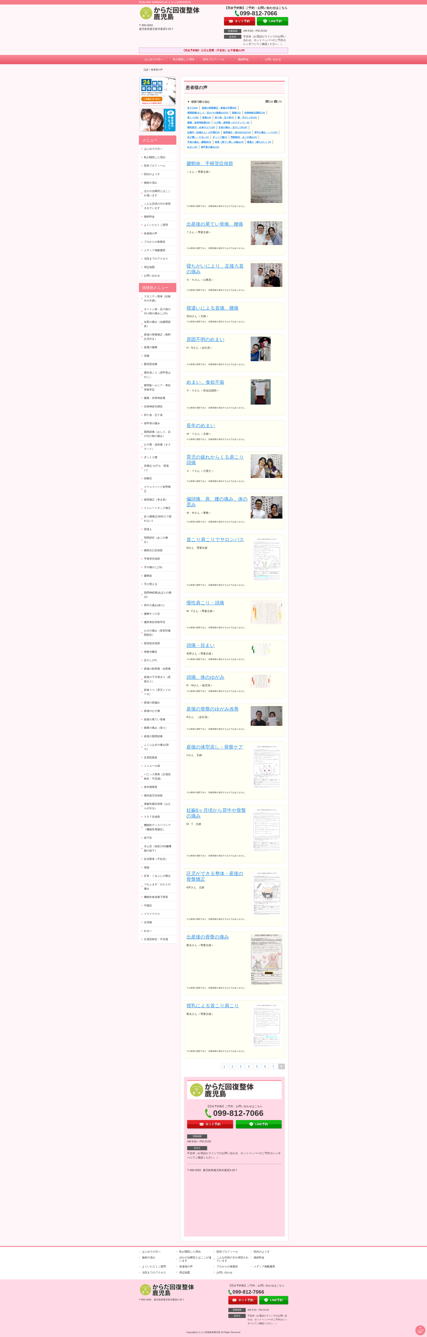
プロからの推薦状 (154, 241)
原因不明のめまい (205, 339)
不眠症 (148, 905)
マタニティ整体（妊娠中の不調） (157, 298)
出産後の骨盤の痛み (207, 936)
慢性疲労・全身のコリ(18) (201, 127)
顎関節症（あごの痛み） (156, 539)
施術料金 (243, 59)
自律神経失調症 (153, 406)
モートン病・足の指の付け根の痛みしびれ (157, 311)
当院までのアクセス (156, 258)
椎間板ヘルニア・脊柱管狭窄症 (157, 387)
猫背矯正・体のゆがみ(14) (237, 132)
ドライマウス (152, 913)
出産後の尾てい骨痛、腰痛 (214, 224)
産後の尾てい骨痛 (154, 719)
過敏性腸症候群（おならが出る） (157, 806)
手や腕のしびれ (153, 567)
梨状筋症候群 (152, 643)
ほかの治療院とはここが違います (157, 193)
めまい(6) (192, 147)
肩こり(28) (193, 117)
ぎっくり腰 (150, 457)
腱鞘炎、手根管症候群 (209, 163)
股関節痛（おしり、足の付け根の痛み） (157, 434)
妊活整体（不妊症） (156, 859)
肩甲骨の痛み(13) (210, 147)
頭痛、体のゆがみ (205, 677)
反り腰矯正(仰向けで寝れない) (157, 518)
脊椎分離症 (150, 651)
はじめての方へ (153, 59)
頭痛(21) (236, 112)
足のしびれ (150, 660)
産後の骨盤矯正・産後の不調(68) (219, 107)
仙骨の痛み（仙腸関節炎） (157, 324)
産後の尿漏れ (152, 702)
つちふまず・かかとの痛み (157, 886)
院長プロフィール (213, 59)
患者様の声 (150, 233)
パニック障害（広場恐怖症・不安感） (157, 776)
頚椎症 (148, 478)
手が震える (150, 584)
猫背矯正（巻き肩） (156, 499)
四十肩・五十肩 (153, 415)
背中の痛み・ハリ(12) (265, 132)
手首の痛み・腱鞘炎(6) (199, 142)
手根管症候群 (152, 558)
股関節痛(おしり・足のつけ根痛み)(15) (207, 112)
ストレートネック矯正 (157, 508)
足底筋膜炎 (150, 757)
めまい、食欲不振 (205, 382)
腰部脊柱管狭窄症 (154, 622)
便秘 (146, 867)
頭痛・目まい (200, 645)
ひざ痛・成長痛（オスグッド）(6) (232, 122)
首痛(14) (206, 117)
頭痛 (146, 355)
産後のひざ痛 (152, 710)
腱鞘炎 (148, 575)
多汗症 (148, 837)
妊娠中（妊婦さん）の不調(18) (203, 132)
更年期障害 (150, 787)
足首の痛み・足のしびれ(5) (233, 127)
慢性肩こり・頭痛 (205, 602)
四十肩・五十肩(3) (224, 117)
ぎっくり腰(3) (219, 137)
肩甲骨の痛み (152, 423)
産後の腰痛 (150, 347)
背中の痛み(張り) (154, 605)
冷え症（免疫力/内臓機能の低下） (157, 848)
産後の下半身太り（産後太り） (157, 679)
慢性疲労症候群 (153, 795)
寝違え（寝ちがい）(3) (259, 142)
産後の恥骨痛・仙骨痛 (157, 668)
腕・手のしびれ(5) (247, 117)
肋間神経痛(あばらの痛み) (157, 594)
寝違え (148, 529)
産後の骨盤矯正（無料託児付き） (157, 336)
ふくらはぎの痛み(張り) (156, 747)
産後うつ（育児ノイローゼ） (157, 692)
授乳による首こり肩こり (212, 1005)
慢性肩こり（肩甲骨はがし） (157, 374)
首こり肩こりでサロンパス (215, 539)
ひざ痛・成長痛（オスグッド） (157, 446)
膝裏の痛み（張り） (156, 727)
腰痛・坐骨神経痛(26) (198, 122)
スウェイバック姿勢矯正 (157, 489)
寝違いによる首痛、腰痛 (212, 308)
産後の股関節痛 (153, 736)
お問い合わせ (273, 59)
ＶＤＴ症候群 (152, 816)
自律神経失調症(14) (254, 112)
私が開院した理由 (183, 59)
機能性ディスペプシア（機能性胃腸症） (157, 827)
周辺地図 (149, 267)
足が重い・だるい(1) (198, 137)
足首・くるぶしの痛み (157, 875)
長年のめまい (200, 425)
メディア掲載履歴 (154, 250)
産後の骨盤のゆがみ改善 (212, 708)
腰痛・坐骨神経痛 (154, 398)
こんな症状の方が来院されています (157, 205)
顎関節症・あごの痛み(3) (244, 137)
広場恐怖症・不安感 (156, 939)
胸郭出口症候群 (153, 550)
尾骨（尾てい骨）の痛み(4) (229, 142)
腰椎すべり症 (152, 613)
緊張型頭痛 (150, 364)
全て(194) (192, 107)
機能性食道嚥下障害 (156, 897)
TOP (145, 69)
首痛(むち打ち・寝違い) (156, 467)
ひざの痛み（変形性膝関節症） (157, 632)
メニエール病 (152, 765)
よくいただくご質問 (156, 224)
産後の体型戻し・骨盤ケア (214, 747)
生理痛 (148, 922)
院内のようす (152, 174)
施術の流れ (150, 182)
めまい (148, 930)
